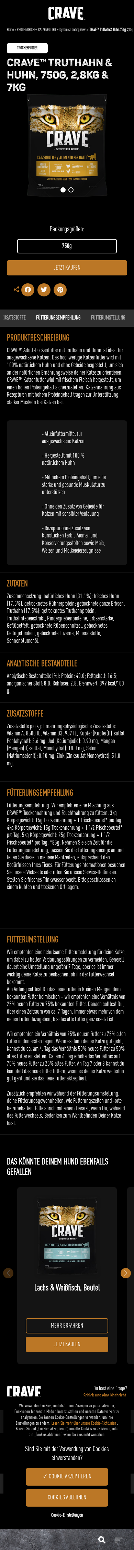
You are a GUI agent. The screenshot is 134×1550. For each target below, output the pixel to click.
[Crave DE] (67, 10)
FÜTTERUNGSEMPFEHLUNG (58, 318)
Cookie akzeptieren (70, 1477)
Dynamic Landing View (72, 30)
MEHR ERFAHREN (67, 1326)
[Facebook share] (27, 289)
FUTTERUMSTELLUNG (108, 318)
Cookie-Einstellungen (67, 1515)
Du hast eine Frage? (105, 1392)
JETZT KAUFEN (67, 268)
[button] (63, 189)
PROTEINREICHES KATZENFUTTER (36, 30)
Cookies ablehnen (67, 1498)
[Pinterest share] (60, 289)
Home (10, 30)
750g (67, 246)
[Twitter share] (44, 289)
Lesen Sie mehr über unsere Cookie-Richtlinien (84, 1423)
